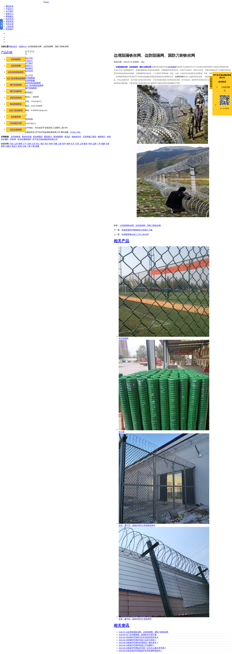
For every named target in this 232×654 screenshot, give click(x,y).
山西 (94, 144)
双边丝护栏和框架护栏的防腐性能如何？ (140, 651)
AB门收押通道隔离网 (16, 78)
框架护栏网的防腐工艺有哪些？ (137, 645)
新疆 (3, 146)
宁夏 (33, 146)
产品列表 (7, 52)
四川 (46, 144)
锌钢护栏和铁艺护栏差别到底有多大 (139, 637)
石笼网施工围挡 (89, 137)
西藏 (37, 146)
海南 (51, 144)
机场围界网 (16, 117)
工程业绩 (10, 26)
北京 (73, 144)
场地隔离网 (58, 137)
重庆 (86, 144)
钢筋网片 (101, 137)
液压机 (67, 137)
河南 (90, 144)
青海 (20, 146)
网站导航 (29, 58)
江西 (60, 144)
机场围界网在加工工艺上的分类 (135, 234)
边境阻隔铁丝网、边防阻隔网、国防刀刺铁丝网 (140, 225)
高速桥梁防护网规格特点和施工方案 (137, 230)
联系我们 (10, 29)
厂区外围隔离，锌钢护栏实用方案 (138, 635)
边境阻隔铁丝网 (122, 67)
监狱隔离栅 (16, 66)
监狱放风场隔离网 (16, 72)
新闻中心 (10, 14)
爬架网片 (48, 137)
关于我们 (10, 11)
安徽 (55, 144)
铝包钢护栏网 (16, 123)
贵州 (64, 144)
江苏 (33, 144)
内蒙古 (8, 146)
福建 (103, 144)
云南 (24, 146)
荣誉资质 (10, 21)
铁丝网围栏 (38, 137)
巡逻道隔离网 (16, 98)
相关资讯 (121, 625)
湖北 (42, 144)
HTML (73, 132)
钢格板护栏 (76, 137)
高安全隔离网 (16, 130)
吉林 (29, 144)
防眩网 (13, 139)
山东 (16, 144)
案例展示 (10, 16)
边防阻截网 (171, 67)
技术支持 (10, 19)
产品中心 (10, 9)
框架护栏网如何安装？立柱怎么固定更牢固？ (142, 648)
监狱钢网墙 (16, 59)
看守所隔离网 (16, 85)
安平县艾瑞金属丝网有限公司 (45, 139)
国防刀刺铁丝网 (145, 67)
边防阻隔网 (133, 67)
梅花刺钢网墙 (16, 104)
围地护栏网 (27, 137)
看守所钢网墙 (16, 91)
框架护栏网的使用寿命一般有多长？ (139, 643)
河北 (12, 144)
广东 (99, 144)
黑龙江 (14, 146)
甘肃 (107, 144)
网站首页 (10, 6)
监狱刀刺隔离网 (16, 110)
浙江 (38, 144)
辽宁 (25, 144)
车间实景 (10, 24)
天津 (77, 144)
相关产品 (121, 241)
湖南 (68, 144)
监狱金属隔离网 (24, 139)
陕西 (20, 144)
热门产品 (29, 75)
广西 (28, 146)
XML (78, 132)
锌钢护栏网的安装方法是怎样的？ (138, 640)
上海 (81, 144)
